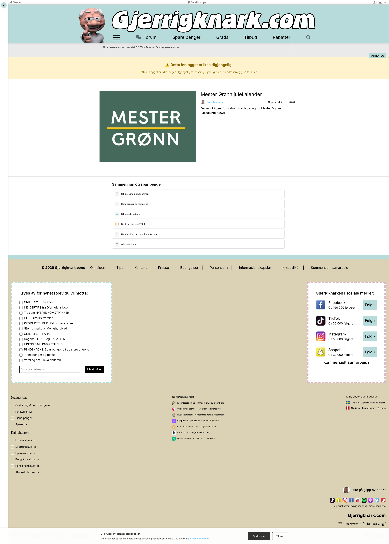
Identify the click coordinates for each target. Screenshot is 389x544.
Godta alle (259, 536)
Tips (119, 267)
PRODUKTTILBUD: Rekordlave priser (49, 323)
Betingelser (189, 267)
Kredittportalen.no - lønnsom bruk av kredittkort (200, 403)
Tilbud (250, 37)
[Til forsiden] (213, 21)
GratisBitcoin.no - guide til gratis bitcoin (196, 426)
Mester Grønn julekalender (163, 47)
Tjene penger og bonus (39, 355)
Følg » (370, 305)
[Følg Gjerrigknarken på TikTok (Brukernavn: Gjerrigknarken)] (332, 500)
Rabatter (281, 37)
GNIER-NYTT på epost (39, 302)
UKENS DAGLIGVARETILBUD (43, 344)
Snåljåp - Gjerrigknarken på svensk (368, 402)
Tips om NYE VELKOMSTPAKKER (46, 312)
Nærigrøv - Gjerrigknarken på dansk (368, 408)
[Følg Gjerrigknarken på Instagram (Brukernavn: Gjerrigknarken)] (345, 500)
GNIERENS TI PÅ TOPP (39, 334)
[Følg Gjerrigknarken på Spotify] (364, 500)
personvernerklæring (198, 538)
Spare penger (186, 37)
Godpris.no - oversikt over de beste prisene (198, 420)
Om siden (97, 267)
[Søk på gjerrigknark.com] (310, 37)
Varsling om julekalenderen (42, 360)
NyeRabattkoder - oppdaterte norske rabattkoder (201, 414)
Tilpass (280, 536)
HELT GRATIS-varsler (38, 318)
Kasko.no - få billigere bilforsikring (193, 432)
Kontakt (140, 267)
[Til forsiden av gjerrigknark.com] (92, 25)
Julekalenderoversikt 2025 (126, 47)
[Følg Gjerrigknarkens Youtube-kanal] (357, 500)
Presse (163, 267)
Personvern (219, 267)
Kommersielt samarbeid (329, 267)
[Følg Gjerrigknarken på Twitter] (376, 500)
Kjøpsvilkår (291, 267)
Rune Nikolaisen (216, 102)
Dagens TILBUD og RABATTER (44, 339)
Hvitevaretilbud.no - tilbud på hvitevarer (196, 438)
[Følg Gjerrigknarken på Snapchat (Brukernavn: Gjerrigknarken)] (338, 500)
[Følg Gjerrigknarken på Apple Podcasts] (370, 500)
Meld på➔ (94, 369)
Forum (150, 37)
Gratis (222, 37)
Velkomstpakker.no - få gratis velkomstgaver (198, 409)
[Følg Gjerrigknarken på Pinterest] (383, 500)
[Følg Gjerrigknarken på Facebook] (351, 500)
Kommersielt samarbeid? (346, 362)
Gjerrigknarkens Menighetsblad (45, 328)
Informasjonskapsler (255, 267)
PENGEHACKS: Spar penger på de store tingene (56, 349)
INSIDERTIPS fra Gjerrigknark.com (47, 307)
